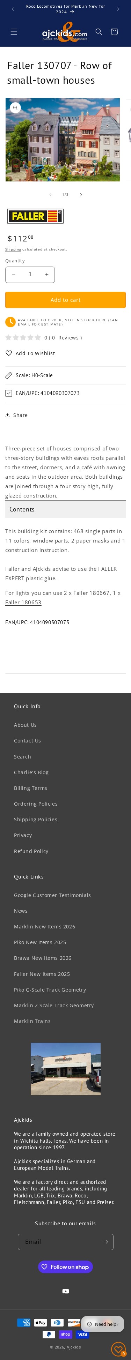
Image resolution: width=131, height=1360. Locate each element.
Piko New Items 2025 (40, 942)
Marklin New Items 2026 (44, 926)
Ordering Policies (36, 803)
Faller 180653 (23, 602)
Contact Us (27, 740)
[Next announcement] (118, 9)
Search (22, 756)
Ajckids (74, 1347)
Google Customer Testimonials (52, 895)
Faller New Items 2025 (42, 974)
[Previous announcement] (13, 9)
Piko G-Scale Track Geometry (50, 989)
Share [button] (20, 415)
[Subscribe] (105, 1242)
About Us (25, 725)
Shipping (13, 249)
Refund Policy (31, 851)
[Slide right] (81, 194)
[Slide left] (50, 194)
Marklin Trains (32, 1021)
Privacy (23, 835)
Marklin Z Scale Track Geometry (54, 1005)
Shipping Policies (35, 819)
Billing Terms (31, 788)
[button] (14, 31)
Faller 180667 (91, 592)
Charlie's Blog (31, 772)
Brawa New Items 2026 (43, 958)
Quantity (15, 260)
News (21, 910)
